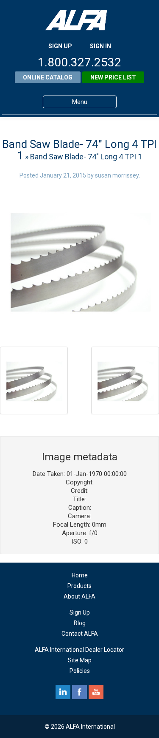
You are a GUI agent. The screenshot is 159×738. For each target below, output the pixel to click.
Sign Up (80, 612)
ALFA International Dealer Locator (79, 649)
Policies (80, 670)
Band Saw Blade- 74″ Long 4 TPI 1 (79, 150)
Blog (80, 623)
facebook (79, 692)
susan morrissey (117, 175)
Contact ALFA (79, 633)
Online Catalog (48, 77)
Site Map (80, 660)
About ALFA (79, 596)
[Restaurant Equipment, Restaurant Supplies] (79, 20)
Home (80, 575)
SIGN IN (100, 46)
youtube (96, 692)
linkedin (63, 692)
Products (79, 585)
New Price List (113, 77)
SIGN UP (60, 46)
